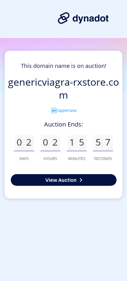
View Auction (60, 180)
